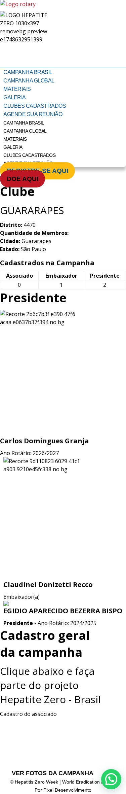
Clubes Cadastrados (34, 106)
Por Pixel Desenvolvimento (63, 790)
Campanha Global (28, 80)
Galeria (14, 97)
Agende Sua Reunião (32, 114)
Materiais (17, 89)
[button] (111, 779)
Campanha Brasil (27, 72)
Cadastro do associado (28, 714)
